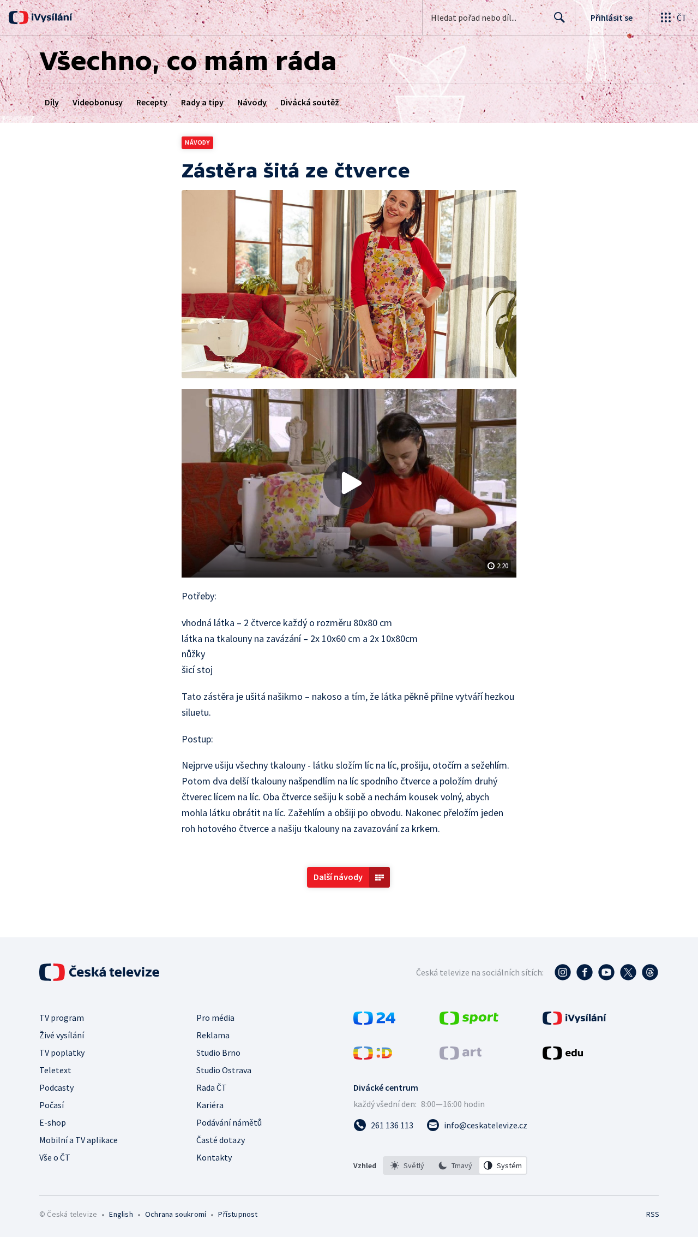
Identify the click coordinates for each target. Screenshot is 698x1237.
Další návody (338, 876)
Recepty (151, 102)
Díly (52, 102)
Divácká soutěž (309, 102)
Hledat (559, 17)
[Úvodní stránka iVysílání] (50, 17)
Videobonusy (98, 102)
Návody (252, 102)
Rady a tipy (202, 102)
